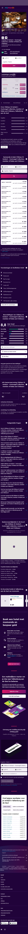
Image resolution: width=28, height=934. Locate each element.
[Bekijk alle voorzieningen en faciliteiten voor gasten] (26, 268)
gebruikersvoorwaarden (5, 785)
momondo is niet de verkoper (10, 855)
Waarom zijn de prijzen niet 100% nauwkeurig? (10, 860)
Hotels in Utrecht (7, 825)
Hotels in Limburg (5, 867)
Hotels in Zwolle (6, 835)
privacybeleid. (14, 785)
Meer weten (5, 251)
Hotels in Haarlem (7, 837)
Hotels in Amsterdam (7, 817)
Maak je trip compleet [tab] (18, 809)
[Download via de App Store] (13, 923)
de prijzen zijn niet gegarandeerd (8, 851)
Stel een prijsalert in (11, 655)
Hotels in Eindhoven (7, 827)
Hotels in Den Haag (7, 821)
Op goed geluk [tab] (7, 809)
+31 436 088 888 (6, 49)
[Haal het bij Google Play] (4, 923)
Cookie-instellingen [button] (5, 257)
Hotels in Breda (6, 831)
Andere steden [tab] (6, 806)
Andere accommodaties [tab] (18, 806)
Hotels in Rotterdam (7, 819)
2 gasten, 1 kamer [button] (7, 61)
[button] (2, 7)
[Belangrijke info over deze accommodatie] (26, 385)
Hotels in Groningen (7, 829)
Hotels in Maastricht (7, 823)
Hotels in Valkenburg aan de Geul (17, 867)
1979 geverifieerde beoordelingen (15, 52)
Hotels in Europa (11, 866)
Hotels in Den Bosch (7, 833)
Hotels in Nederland (20, 866)
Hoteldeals (4, 866)
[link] (14, 664)
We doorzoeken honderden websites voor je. (13, 858)
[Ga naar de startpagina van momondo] (9, 7)
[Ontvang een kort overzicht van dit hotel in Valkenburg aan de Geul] (26, 110)
